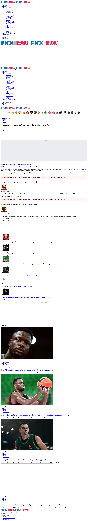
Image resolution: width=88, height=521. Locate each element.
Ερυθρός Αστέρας (10, 18)
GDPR (4, 516)
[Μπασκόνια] (68, 112)
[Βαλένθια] (16, 112)
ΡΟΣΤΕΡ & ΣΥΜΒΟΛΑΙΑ (9, 33)
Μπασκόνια (8, 28)
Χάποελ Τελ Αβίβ (10, 15)
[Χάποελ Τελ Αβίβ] (27, 112)
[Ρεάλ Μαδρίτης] (13, 112)
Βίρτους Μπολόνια (10, 27)
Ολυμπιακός (8, 9)
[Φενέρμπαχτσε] (19, 112)
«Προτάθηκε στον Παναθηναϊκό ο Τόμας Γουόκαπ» (17, 286)
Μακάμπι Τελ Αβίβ (10, 21)
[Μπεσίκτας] (79, 112)
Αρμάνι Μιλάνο (9, 23)
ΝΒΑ (4, 37)
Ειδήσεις (5, 120)
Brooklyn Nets (6, 118)
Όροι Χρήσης (6, 515)
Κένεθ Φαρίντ (42, 166)
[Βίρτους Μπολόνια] (65, 112)
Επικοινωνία (6, 519)
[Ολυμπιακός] (9, 112)
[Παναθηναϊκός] (23, 112)
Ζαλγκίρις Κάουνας (10, 16)
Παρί (7, 26)
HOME (5, 5)
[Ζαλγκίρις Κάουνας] (31, 112)
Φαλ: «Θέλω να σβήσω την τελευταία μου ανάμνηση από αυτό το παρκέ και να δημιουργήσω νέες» (31, 264)
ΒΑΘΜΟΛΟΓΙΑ (7, 36)
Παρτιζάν (8, 25)
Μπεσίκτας (8, 32)
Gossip (4, 119)
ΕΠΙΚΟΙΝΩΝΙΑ (7, 38)
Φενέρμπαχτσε (9, 12)
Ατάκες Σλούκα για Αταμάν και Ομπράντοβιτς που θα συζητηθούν (22, 275)
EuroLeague (6, 362)
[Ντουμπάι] (42, 112)
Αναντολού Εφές (9, 30)
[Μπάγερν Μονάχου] (49, 112)
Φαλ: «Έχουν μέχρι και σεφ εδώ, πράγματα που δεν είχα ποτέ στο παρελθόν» (24, 253)
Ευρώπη (5, 364)
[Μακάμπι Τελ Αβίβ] (45, 112)
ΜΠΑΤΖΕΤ (6, 34)
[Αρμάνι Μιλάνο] (53, 112)
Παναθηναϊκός (9, 13)
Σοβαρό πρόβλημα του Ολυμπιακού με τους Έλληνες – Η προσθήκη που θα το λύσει (26, 297)
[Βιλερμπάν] (75, 112)
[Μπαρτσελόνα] (35, 112)
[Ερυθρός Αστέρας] (39, 112)
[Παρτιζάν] (57, 112)
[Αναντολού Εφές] (72, 112)
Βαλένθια (8, 11)
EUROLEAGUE (7, 7)
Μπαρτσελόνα (9, 17)
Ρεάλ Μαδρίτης (9, 10)
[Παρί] (60, 112)
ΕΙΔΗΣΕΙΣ (5, 6)
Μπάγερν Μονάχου (10, 22)
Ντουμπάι (8, 20)
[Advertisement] (44, 56)
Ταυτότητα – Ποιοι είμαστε (9, 518)
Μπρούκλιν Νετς (34, 166)
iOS (34, 182)
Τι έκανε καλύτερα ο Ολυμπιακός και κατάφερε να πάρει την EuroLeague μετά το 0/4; (27, 242)
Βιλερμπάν (8, 31)
